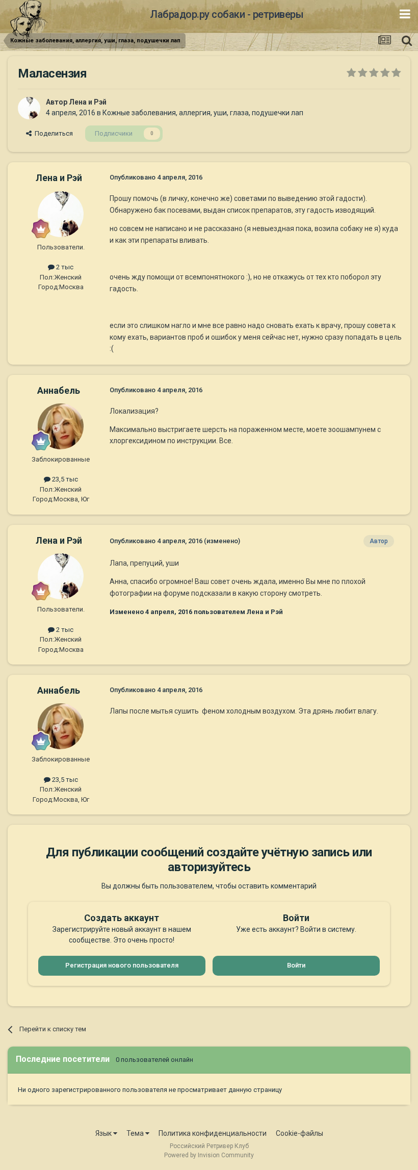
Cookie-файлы (299, 1133)
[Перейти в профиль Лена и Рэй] (29, 108)
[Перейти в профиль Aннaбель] (61, 426)
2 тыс (64, 267)
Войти (296, 965)
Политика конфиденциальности (213, 1133)
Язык (104, 1133)
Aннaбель (58, 390)
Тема (135, 1133)
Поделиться (52, 133)
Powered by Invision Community (209, 1155)
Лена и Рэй (88, 102)
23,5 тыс (64, 479)
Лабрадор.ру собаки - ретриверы (226, 14)
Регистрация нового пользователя (121, 965)
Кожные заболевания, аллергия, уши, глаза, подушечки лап (202, 113)
